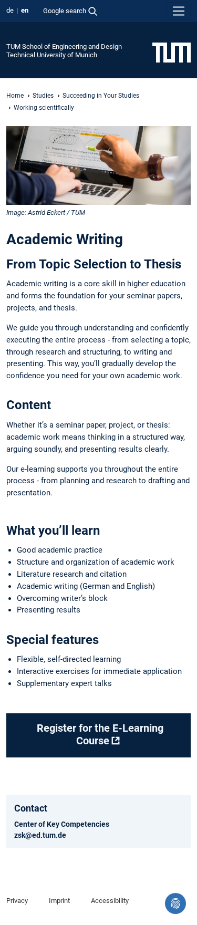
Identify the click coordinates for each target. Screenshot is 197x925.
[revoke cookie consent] (175, 903)
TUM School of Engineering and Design (64, 46)
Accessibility (110, 901)
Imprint (59, 901)
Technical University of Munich (51, 55)
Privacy (17, 901)
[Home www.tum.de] (171, 52)
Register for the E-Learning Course (100, 734)
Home (15, 95)
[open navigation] (179, 11)
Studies (43, 95)
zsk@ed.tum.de (40, 835)
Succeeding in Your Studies (101, 95)
